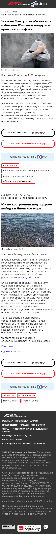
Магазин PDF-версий (32, 425)
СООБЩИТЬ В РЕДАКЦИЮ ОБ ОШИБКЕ (23, 443)
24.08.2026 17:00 (9, 195)
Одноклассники (10, 351)
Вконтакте (7, 346)
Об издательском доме (17, 435)
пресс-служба (23, 277)
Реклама (7, 421)
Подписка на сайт (26, 421)
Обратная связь (12, 439)
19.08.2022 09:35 (9, 11)
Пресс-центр (10, 425)
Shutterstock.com (10, 70)
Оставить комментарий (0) (28, 143)
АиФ (21, 249)
